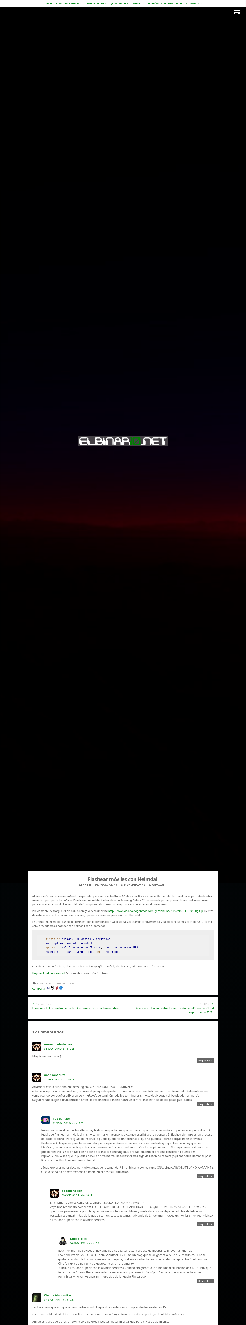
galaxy (50, 983)
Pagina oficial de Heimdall (48, 973)
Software (158, 885)
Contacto (137, 3)
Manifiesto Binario (160, 3)
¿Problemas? (119, 3)
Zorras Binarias (96, 3)
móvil (72, 983)
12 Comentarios (134, 885)
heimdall (61, 983)
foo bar (86, 885)
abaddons (51, 1075)
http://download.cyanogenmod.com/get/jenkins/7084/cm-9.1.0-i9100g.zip (155, 911)
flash (40, 983)
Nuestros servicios (68, 3)
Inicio (48, 3)
